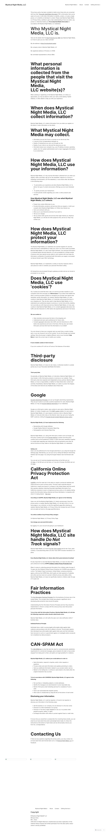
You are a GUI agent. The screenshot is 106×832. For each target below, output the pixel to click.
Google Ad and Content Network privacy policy (59, 417)
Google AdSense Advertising (50, 403)
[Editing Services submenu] (100, 4)
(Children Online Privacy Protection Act (60, 563)
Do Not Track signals (55, 548)
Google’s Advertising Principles (39, 400)
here (34, 462)
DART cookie (55, 411)
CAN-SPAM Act (37, 649)
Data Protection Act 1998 (53, 38)
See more (47, 494)
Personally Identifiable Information (48, 14)
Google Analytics (53, 437)
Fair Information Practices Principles (43, 597)
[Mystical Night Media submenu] (77, 4)
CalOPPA (33, 482)
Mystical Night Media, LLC (15, 5)
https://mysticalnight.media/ (48, 43)
